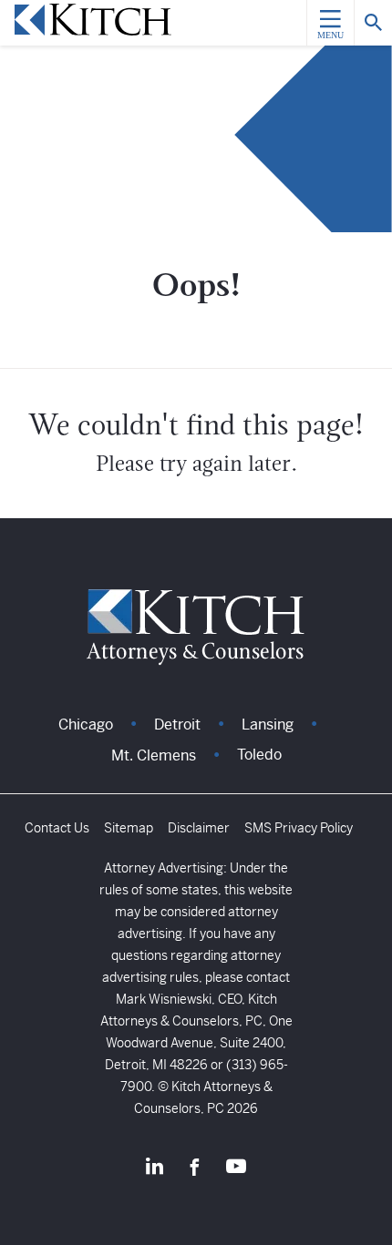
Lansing (268, 724)
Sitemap (128, 828)
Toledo (259, 754)
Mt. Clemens (153, 755)
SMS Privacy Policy (298, 828)
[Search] (373, 23)
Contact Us (57, 828)
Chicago (85, 724)
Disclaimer (199, 828)
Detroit (177, 724)
